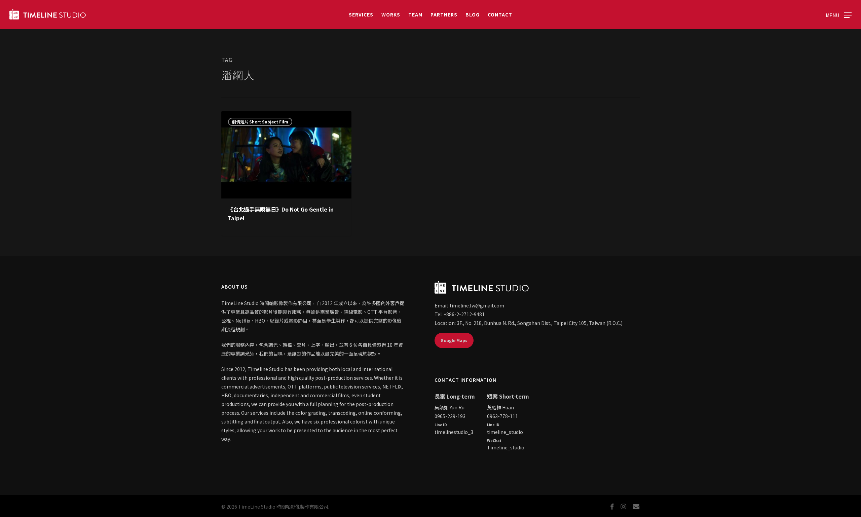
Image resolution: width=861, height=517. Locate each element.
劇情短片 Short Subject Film (260, 121)
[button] (839, 14)
